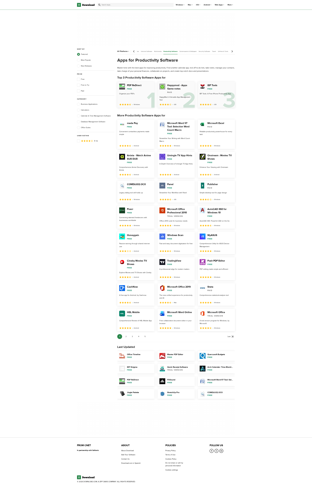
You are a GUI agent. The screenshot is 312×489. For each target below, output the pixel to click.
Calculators (85, 110)
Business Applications (89, 104)
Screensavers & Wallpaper (188, 51)
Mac (189, 5)
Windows (179, 5)
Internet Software (146, 51)
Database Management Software (93, 122)
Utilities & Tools (223, 51)
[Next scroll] (232, 51)
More (230, 5)
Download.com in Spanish (131, 463)
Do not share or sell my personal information (174, 464)
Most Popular (86, 60)
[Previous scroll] (134, 51)
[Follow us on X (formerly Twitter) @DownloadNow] (216, 451)
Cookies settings (171, 470)
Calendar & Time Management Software (96, 116)
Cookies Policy (170, 459)
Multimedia (157, 51)
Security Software (204, 51)
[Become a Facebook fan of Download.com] (212, 451)
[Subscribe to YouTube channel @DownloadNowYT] (221, 451)
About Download (127, 451)
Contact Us (125, 459)
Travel (214, 51)
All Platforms (122, 51)
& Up (96, 141)
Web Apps (219, 5)
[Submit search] (99, 5)
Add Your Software (128, 455)
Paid (82, 91)
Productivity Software (170, 51)
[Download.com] (86, 5)
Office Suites (86, 128)
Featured (84, 54)
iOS (197, 5)
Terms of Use (170, 455)
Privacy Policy (170, 451)
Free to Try (85, 85)
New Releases (86, 66)
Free (82, 79)
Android (207, 5)
